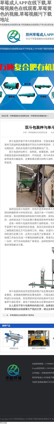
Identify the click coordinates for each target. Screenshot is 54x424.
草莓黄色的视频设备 (39, 116)
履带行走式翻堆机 (39, 348)
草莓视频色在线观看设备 (11, 49)
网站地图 (3, 423)
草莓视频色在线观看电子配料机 (22, 315)
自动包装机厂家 (26, 241)
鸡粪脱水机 (14, 348)
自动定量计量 (30, 220)
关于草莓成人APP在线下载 (34, 49)
